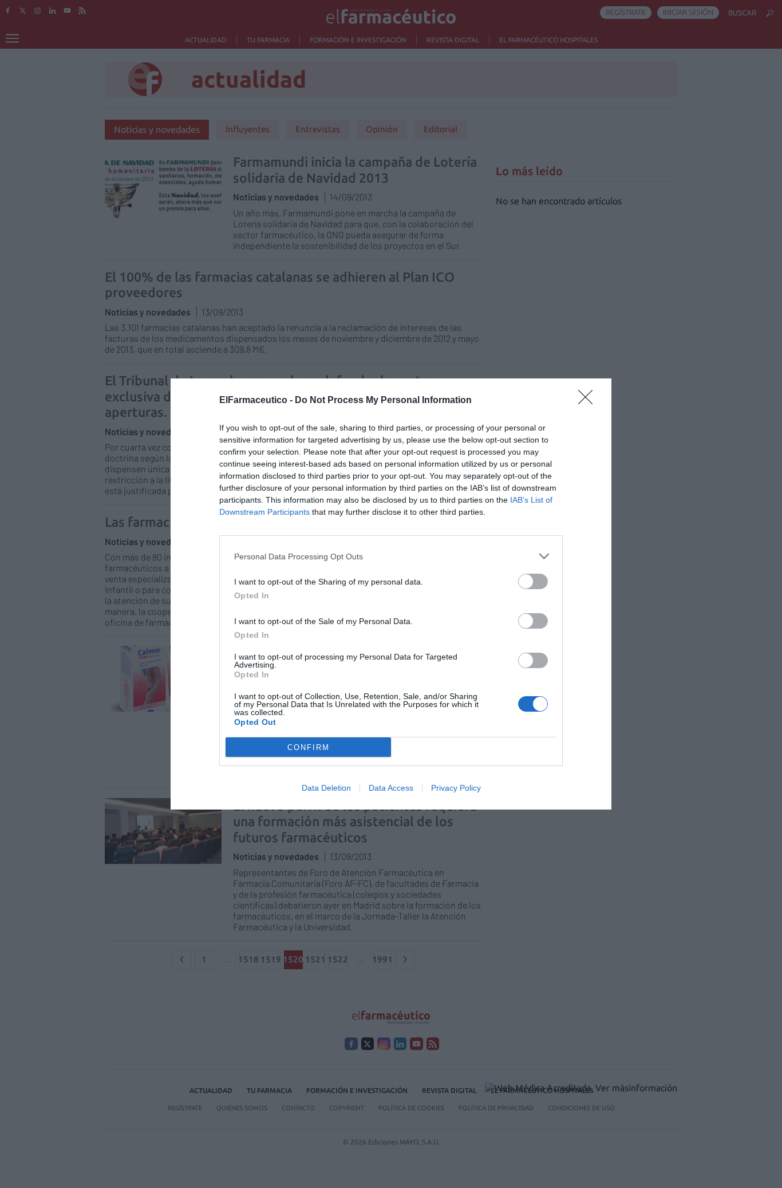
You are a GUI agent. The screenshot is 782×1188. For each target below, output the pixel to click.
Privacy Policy (456, 787)
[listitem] (391, 556)
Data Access (391, 787)
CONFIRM (308, 747)
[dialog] (391, 594)
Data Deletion (326, 787)
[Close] (589, 401)
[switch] (533, 581)
